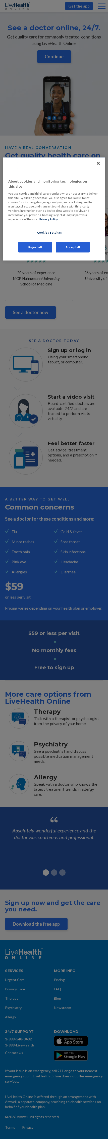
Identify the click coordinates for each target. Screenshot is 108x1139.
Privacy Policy (48, 219)
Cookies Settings (49, 232)
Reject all (35, 247)
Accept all (73, 247)
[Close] (98, 163)
